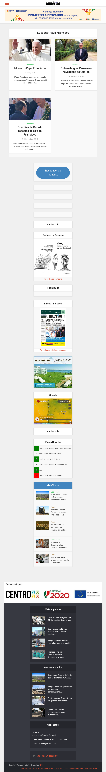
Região (53, 507)
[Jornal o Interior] (53, 3)
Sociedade (30, 65)
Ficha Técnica (38, 768)
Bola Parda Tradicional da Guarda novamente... (60, 545)
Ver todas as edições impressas (53, 350)
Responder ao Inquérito (53, 172)
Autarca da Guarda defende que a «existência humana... (60, 497)
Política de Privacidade (88, 768)
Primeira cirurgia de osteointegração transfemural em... (56, 654)
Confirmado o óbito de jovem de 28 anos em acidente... (57, 631)
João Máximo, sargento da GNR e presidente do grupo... (60, 618)
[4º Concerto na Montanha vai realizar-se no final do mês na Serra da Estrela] (43, 525)
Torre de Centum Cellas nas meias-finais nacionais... (58, 512)
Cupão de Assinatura (71, 768)
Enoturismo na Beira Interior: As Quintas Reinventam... (60, 699)
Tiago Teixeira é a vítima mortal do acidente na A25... (60, 641)
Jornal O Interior (47, 755)
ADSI (41, 765)
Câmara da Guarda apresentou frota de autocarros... (56, 712)
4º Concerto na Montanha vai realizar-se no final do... (59, 529)
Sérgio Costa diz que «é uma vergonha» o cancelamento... (60, 689)
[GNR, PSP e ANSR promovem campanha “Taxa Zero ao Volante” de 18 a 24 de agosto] (43, 558)
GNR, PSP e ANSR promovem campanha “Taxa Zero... (60, 560)
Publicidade (48, 768)
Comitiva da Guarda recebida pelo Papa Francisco (30, 131)
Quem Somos (26, 768)
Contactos (58, 768)
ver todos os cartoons (53, 279)
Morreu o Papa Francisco (30, 68)
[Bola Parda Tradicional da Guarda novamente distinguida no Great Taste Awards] (43, 543)
